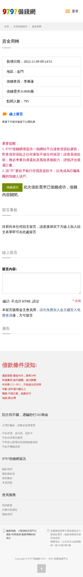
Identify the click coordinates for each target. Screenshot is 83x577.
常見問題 (7, 482)
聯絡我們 (7, 514)
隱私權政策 (8, 473)
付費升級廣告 (9, 509)
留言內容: (9, 269)
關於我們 (7, 469)
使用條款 (7, 478)
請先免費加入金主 (53, 310)
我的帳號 (7, 505)
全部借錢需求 (20, 26)
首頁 (6, 26)
